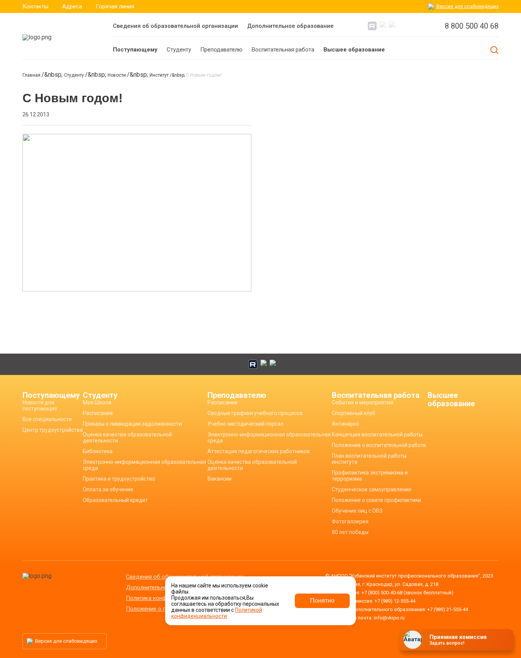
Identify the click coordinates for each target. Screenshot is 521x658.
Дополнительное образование (290, 26)
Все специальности (47, 419)
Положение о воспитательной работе (379, 445)
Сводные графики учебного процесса (254, 413)
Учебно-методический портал (245, 424)
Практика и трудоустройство (119, 479)
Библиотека (98, 451)
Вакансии (219, 479)
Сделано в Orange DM (452, 642)
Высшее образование (451, 399)
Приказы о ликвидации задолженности (132, 424)
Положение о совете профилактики (376, 500)
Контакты (35, 6)
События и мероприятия (362, 402)
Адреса (72, 6)
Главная (32, 75)
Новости (117, 75)
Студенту (74, 75)
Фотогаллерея (350, 521)
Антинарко (345, 424)
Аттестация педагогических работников (258, 451)
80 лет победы (350, 532)
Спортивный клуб (353, 413)
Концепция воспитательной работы (377, 434)
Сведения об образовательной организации (175, 26)
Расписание (98, 413)
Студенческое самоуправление (372, 489)
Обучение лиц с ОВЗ (357, 511)
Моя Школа (97, 402)
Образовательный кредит (115, 500)
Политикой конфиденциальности (216, 613)
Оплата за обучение (108, 489)
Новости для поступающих (40, 405)
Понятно (322, 600)
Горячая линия (115, 6)
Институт (160, 75)
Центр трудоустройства (53, 430)
